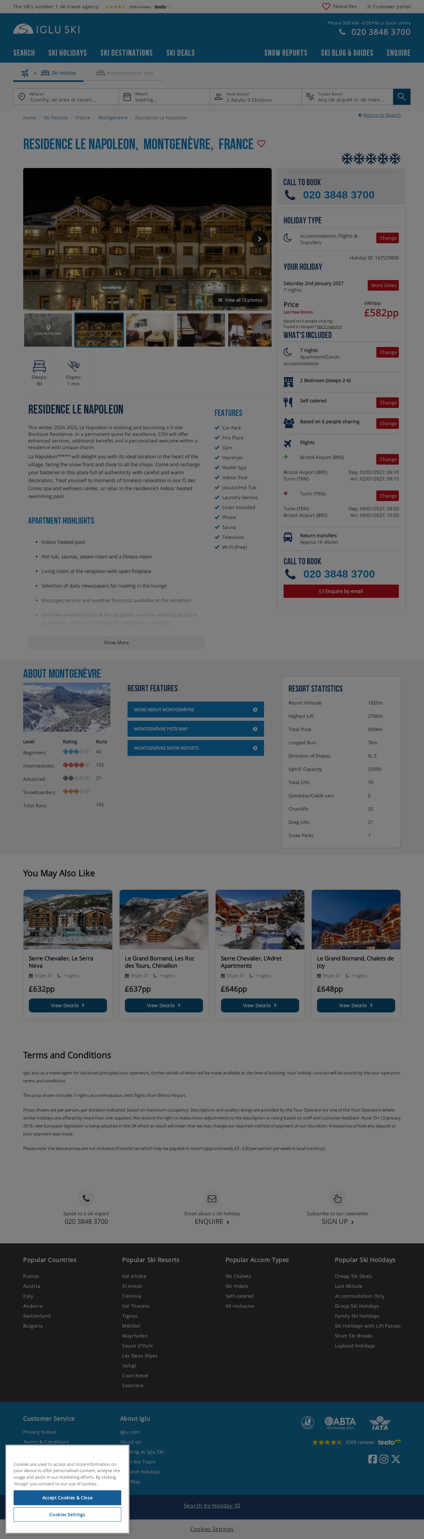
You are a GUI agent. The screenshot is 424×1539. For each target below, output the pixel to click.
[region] (67, 1489)
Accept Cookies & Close (67, 1498)
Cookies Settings (67, 1514)
